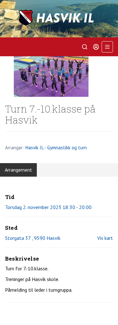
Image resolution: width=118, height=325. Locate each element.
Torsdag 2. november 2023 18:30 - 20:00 (48, 207)
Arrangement (18, 170)
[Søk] (84, 46)
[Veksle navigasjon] (107, 46)
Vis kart (105, 238)
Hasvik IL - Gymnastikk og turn (56, 147)
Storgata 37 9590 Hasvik (32, 238)
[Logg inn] (96, 46)
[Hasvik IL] (59, 18)
